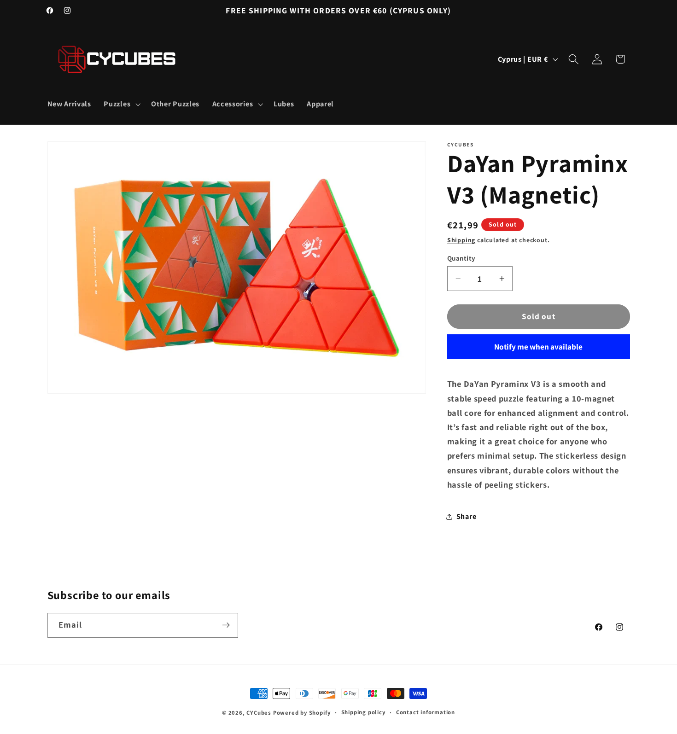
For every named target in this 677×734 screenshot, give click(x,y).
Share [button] (466, 516)
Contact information (425, 712)
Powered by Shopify (302, 713)
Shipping (461, 240)
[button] (121, 104)
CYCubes (258, 713)
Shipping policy (363, 712)
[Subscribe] (226, 624)
